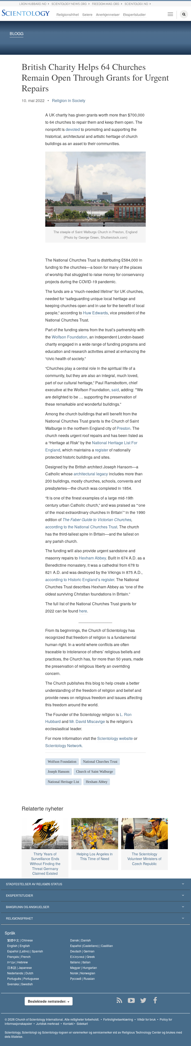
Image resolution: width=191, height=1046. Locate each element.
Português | (23, 978)
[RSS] (119, 1000)
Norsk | (82, 973)
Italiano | (80, 962)
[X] (143, 1000)
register (101, 450)
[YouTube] (131, 1000)
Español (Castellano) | (91, 945)
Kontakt (68, 1023)
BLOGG (16, 34)
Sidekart (82, 1023)
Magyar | (83, 967)
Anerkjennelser (108, 14)
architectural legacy (91, 474)
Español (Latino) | (25, 951)
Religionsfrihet (67, 14)
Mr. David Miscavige (87, 721)
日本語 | (19, 967)
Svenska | (20, 984)
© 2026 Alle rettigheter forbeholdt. (52, 1019)
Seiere (87, 14)
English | (18, 945)
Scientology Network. (64, 745)
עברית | (17, 962)
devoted (73, 129)
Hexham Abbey (92, 558)
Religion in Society (68, 100)
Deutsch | (82, 951)
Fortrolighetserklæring (118, 1019)
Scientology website (115, 738)
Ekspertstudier (134, 14)
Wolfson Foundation (69, 337)
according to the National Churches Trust (81, 527)
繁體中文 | (20, 940)
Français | (19, 956)
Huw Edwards (95, 313)
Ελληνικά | (82, 956)
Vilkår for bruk (146, 1019)
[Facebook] (155, 1000)
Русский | (82, 978)
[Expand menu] (95, 884)
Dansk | (80, 940)
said (115, 389)
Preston (123, 428)
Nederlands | (20, 973)
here (83, 611)
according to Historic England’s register (79, 579)
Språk (10, 933)
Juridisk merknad (47, 1023)
